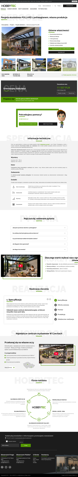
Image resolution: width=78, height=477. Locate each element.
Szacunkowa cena (5, 75)
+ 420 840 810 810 (5, 461)
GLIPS (66, 475)
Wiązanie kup (61, 52)
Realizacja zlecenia (30, 75)
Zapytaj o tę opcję (61, 93)
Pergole (3, 9)
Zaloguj (25, 445)
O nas (39, 5)
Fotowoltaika (42, 9)
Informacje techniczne (16, 75)
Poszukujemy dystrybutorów (48, 458)
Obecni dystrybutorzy (46, 459)
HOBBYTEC (14, 475)
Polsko (59, 5)
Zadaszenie (33, 9)
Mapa (2, 459)
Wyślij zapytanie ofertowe (69, 75)
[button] (50, 299)
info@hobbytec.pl (23, 119)
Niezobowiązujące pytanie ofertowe (61, 48)
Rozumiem (74, 1)
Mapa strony (27, 475)
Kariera (34, 458)
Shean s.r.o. (74, 475)
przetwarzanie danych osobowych (23, 438)
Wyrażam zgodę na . (19, 438)
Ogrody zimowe (12, 9)
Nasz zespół (36, 459)
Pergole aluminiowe (20, 24)
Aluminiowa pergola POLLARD (33, 24)
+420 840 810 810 (20, 461)
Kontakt (35, 462)
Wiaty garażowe (23, 9)
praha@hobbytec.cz (5, 462)
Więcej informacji (8, 367)
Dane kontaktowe (47, 5)
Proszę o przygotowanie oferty (28, 124)
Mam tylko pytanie (48, 124)
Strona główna (5, 24)
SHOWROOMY (69, 5)
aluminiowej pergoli (44, 144)
